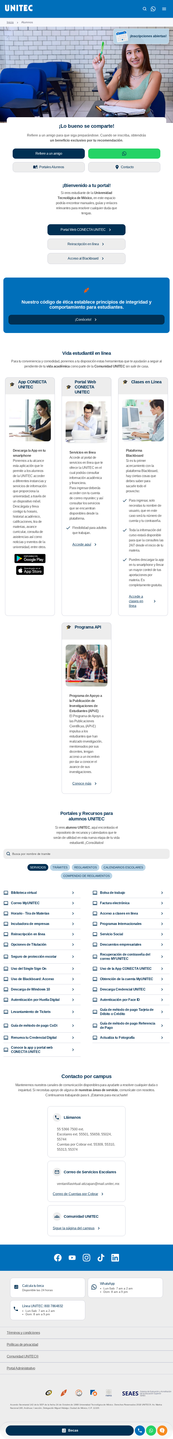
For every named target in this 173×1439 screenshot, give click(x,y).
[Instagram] (86, 1258)
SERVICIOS (38, 867)
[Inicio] (18, 9)
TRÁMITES (60, 867)
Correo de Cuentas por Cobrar (75, 1194)
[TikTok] (101, 1258)
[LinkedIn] (115, 1258)
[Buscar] (145, 9)
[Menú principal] (164, 9)
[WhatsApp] (151, 1430)
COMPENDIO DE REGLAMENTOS (86, 876)
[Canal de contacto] (153, 9)
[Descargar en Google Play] (30, 558)
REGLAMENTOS (85, 867)
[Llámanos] (140, 1430)
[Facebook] (58, 1258)
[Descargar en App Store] (30, 570)
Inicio (10, 22)
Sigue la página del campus (74, 1228)
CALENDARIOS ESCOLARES (123, 867)
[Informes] (162, 1430)
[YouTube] (72, 1258)
